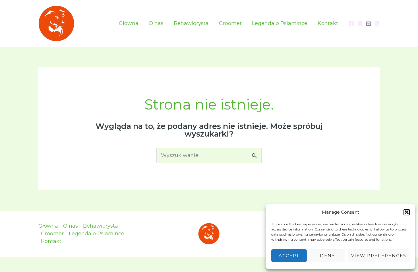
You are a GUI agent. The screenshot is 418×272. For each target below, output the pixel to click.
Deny (327, 255)
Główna (128, 23)
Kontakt (328, 23)
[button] (406, 212)
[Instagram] (360, 23)
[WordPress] (368, 23)
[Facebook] (351, 23)
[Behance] (377, 23)
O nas (156, 23)
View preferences (378, 255)
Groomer (230, 23)
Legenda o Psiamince (279, 23)
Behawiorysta (191, 23)
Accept (289, 255)
